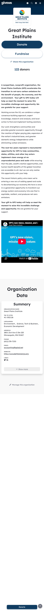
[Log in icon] (36, 3)
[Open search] (32, 3)
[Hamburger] (40, 3)
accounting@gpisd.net (13, 347)
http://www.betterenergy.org (16, 354)
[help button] (40, 606)
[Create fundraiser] (27, 3)
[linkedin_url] (7, 360)
